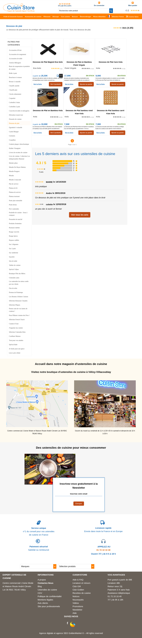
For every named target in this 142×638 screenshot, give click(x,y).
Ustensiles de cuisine (47, 590)
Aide (75, 613)
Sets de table (13, 261)
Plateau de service (15, 192)
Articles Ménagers (15, 63)
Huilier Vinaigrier (14, 148)
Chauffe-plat (13, 90)
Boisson (75, 16)
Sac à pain (12, 248)
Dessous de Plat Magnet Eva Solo (48, 62)
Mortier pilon (13, 163)
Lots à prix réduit (14, 353)
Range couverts (14, 232)
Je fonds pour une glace (16, 349)
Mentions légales (45, 600)
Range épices (13, 236)
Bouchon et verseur (15, 77)
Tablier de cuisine (14, 265)
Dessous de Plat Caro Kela (110, 62)
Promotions (78, 606)
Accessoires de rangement (17, 54)
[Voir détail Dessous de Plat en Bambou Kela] (47, 97)
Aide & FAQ (78, 580)
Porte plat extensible (15, 200)
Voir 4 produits (55, 84)
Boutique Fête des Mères (17, 273)
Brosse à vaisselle (14, 81)
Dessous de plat (14, 123)
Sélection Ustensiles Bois (17, 332)
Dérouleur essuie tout (16, 115)
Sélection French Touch (17, 319)
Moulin (11, 175)
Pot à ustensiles (14, 209)
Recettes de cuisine (82, 593)
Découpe (55, 16)
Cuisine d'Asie (14, 324)
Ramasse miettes (14, 228)
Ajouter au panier (86, 84)
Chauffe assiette (14, 86)
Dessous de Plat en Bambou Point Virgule (79, 63)
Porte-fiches (13, 205)
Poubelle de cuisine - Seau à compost (18, 214)
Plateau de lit (13, 188)
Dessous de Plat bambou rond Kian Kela (79, 111)
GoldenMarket (75, 633)
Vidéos (76, 603)
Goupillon (12, 140)
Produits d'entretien (15, 223)
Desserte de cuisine (15, 119)
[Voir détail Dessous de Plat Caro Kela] (110, 49)
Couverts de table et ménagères (19, 111)
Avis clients (43, 603)
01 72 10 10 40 (64, 4)
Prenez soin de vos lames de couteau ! (18, 310)
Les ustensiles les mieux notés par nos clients (18, 282)
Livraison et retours (81, 583)
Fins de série (13, 288)
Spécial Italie (13, 344)
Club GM (77, 586)
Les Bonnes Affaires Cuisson (18, 296)
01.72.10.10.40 (115, 596)
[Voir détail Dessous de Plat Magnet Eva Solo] (47, 49)
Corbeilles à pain (14, 106)
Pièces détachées (99, 16)
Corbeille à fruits (14, 102)
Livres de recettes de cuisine (18, 152)
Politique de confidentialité (50, 596)
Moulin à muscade (15, 180)
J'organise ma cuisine (16, 328)
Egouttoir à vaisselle (15, 127)
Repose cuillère (14, 240)
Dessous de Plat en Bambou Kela (48, 110)
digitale (50, 633)
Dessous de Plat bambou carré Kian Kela (110, 111)
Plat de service (13, 184)
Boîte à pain (13, 73)
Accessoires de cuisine (33, 16)
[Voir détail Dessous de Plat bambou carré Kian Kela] (110, 97)
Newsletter (77, 610)
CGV (40, 593)
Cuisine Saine (133, 17)
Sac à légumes (13, 244)
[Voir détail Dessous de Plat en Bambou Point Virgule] (79, 49)
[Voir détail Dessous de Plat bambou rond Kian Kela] (79, 97)
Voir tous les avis (79, 215)
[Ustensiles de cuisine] (18, 11)
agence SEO (62, 633)
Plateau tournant (14, 196)
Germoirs (12, 136)
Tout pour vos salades (16, 340)
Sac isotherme (13, 253)
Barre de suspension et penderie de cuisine (19, 67)
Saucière (12, 257)
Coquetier (12, 98)
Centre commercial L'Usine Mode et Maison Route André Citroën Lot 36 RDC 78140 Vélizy (18, 586)
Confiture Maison (14, 336)
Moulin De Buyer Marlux (17, 167)
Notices (76, 596)
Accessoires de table (15, 58)
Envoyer (78, 504)
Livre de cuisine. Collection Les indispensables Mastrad (19, 157)
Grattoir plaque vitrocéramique (19, 144)
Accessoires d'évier (15, 50)
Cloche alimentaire (15, 94)
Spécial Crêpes (14, 269)
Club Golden (78, 590)
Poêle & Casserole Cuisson (13, 16)
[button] (111, 10)
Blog (40, 586)
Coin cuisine (65, 16)
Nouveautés (78, 600)
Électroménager (85, 16)
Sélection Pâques (14, 305)
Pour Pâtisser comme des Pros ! (19, 315)
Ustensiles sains (14, 278)
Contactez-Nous (45, 583)
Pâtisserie (46, 16)
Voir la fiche (37, 84)
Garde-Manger (14, 132)
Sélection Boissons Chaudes (18, 301)
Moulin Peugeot (14, 171)
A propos (42, 580)
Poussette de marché (15, 219)
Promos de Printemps (16, 292)
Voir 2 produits (55, 132)
